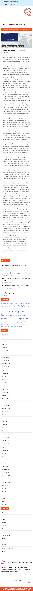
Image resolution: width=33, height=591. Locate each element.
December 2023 (6, 437)
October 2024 (5, 405)
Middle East (5, 538)
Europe (4, 528)
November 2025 (6, 363)
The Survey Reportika (7, 548)
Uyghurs (2, 326)
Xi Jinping (16, 326)
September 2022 (6, 482)
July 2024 (4, 414)
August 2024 (5, 411)
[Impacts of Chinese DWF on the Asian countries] (16, 40)
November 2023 (6, 440)
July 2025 (4, 376)
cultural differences (14, 306)
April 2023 (4, 463)
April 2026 (4, 347)
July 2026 (4, 338)
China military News (26, 303)
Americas (4, 516)
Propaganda (4, 318)
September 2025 (6, 370)
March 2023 (5, 466)
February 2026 (5, 354)
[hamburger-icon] (29, 16)
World (3, 551)
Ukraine (18, 322)
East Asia (9, 46)
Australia (4, 522)
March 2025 (5, 389)
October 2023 (5, 443)
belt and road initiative (5, 303)
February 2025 (5, 392)
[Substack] (14, 4)
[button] (9, 19)
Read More (5, 255)
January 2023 (5, 469)
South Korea (10, 321)
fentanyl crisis (13, 309)
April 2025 (4, 386)
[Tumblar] (11, 4)
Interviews (4, 532)
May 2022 (4, 495)
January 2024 (5, 434)
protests (9, 318)
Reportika (22, 318)
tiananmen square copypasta (26, 321)
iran (12, 315)
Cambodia (11, 303)
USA (21, 322)
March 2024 (5, 427)
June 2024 (4, 418)
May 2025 (4, 382)
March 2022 (5, 501)
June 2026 (4, 341)
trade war (4, 322)
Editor (5, 55)
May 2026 (4, 344)
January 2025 (5, 395)
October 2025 (5, 366)
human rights (26, 309)
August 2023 (5, 450)
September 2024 (6, 408)
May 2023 (4, 459)
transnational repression (12, 322)
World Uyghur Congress (9, 326)
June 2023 (4, 456)
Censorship (15, 303)
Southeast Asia (3, 321)
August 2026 (5, 334)
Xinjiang (20, 326)
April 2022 (4, 498)
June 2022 (4, 491)
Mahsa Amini (15, 315)
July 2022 (4, 488)
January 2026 (5, 357)
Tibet (2, 322)
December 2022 (6, 472)
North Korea (24, 315)
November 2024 (6, 402)
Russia (15, 46)
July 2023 (4, 453)
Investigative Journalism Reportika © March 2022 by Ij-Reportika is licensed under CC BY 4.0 (16, 588)
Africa (3, 512)
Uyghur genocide (4, 324)
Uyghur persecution (20, 324)
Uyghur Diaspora (26, 322)
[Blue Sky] (8, 4)
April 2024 (4, 424)
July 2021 (4, 504)
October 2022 (5, 479)
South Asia (21, 46)
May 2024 (4, 421)
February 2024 (5, 431)
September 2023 (6, 447)
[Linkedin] (6, 4)
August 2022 (5, 485)
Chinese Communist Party (5, 306)
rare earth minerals (14, 318)
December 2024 (6, 398)
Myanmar (19, 315)
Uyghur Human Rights (12, 324)
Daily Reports (24, 306)
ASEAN (4, 46)
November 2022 (6, 475)
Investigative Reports (7, 535)
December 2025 (6, 360)
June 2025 (4, 379)
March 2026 (5, 350)
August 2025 (5, 373)
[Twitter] (3, 4)
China (20, 303)
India (10, 311)
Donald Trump (8, 309)
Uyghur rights (27, 324)
